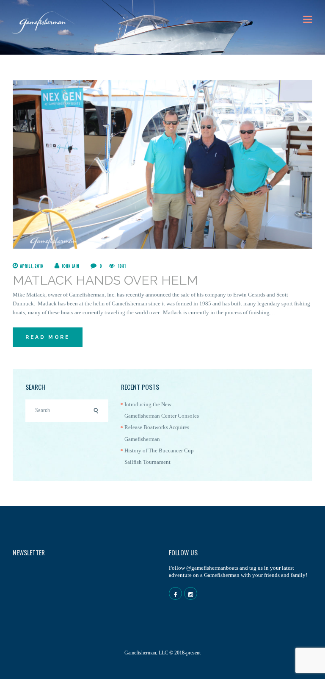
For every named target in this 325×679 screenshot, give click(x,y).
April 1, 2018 (31, 266)
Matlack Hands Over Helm (105, 280)
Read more (47, 337)
